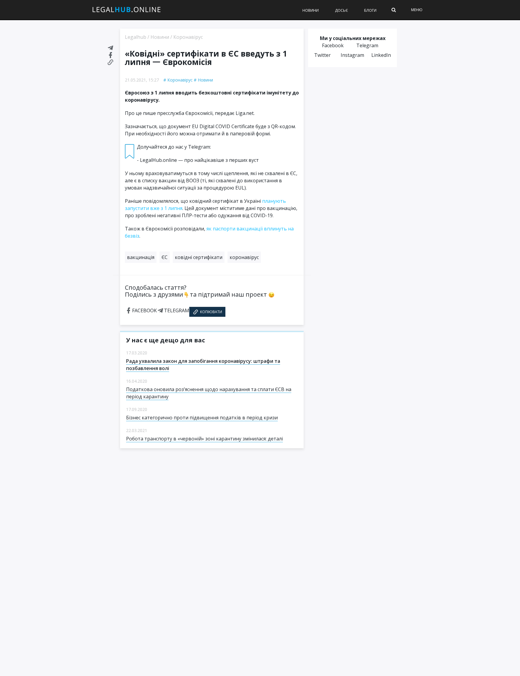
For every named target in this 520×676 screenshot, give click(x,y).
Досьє (341, 10)
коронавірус (244, 257)
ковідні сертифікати (198, 257)
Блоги (370, 10)
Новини (310, 10)
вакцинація (140, 257)
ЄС (165, 257)
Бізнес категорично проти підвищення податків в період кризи (202, 417)
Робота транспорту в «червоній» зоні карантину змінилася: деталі (204, 438)
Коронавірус (180, 80)
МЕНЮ (416, 9)
